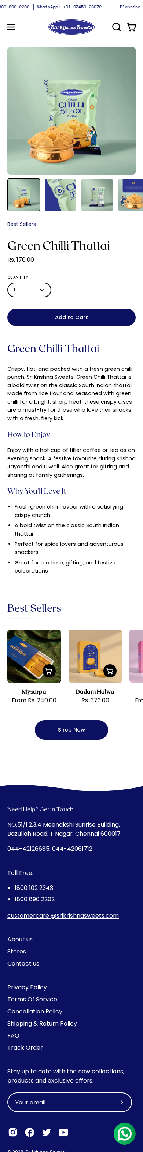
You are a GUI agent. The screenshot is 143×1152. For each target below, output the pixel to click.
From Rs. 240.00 (34, 700)
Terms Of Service (32, 999)
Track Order (25, 1047)
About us (20, 939)
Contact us (23, 963)
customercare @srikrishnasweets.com (63, 915)
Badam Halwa (95, 691)
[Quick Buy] (49, 670)
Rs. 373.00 (95, 700)
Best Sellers (21, 224)
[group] (71, 7)
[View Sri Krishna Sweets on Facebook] (29, 1132)
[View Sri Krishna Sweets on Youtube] (63, 1132)
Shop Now (71, 729)
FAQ (13, 1035)
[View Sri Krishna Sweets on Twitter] (46, 1132)
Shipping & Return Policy (42, 1023)
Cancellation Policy (34, 1011)
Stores (16, 951)
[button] (116, 27)
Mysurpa (34, 691)
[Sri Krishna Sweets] (71, 27)
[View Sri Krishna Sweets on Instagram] (12, 1132)
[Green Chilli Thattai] (23, 194)
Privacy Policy (27, 987)
